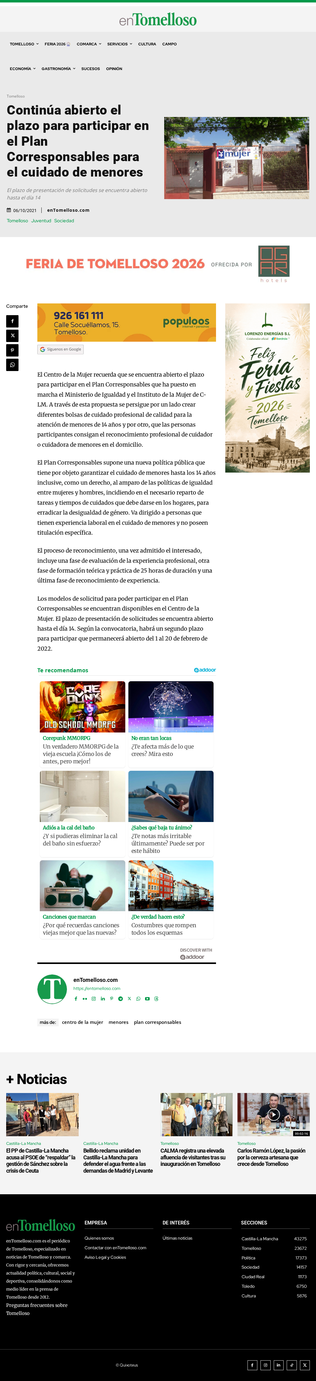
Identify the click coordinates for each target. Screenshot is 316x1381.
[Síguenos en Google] (60, 360)
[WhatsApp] (12, 365)
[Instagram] (93, 997)
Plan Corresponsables (157, 1022)
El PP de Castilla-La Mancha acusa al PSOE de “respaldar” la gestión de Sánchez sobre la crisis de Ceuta (40, 1160)
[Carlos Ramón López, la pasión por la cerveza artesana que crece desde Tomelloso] (273, 1115)
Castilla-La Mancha (23, 1143)
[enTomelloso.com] (52, 989)
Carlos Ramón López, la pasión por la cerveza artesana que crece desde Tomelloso (271, 1157)
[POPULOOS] (126, 340)
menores (118, 1022)
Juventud (41, 221)
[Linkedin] (102, 997)
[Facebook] (12, 321)
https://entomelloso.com (96, 988)
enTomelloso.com (68, 210)
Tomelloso (16, 96)
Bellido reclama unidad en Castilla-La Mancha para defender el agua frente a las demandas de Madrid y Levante (118, 1160)
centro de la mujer (82, 1022)
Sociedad (64, 221)
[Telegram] (120, 997)
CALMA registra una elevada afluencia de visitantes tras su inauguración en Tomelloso (192, 1157)
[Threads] (156, 997)
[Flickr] (84, 997)
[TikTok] (292, 1365)
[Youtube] (147, 997)
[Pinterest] (12, 350)
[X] (12, 336)
